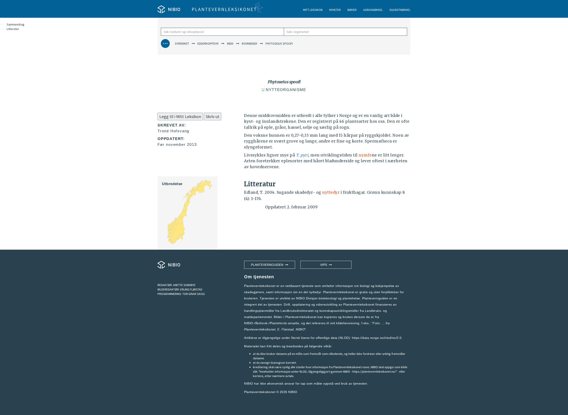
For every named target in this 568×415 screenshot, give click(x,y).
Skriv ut (212, 116)
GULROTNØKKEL (399, 10)
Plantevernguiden (268, 265)
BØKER (352, 10)
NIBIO (292, 392)
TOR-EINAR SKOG (193, 294)
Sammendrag (15, 24)
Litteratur (13, 29)
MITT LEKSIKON (313, 10)
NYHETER (335, 10)
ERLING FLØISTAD (191, 289)
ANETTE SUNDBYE (184, 285)
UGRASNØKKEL (373, 10)
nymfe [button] (365, 155)
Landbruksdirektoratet (297, 310)
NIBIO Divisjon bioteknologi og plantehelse (328, 298)
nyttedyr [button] (330, 192)
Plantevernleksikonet (259, 329)
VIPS (324, 265)
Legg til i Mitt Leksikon (180, 116)
